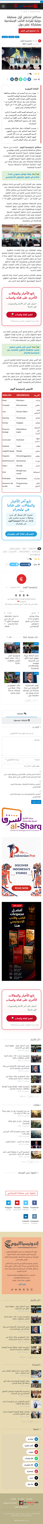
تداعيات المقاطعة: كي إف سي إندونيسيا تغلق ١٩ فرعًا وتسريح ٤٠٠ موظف (11, 621)
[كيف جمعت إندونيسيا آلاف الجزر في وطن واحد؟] (36, 1134)
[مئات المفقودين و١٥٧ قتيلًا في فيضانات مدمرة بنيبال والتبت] (12, 677)
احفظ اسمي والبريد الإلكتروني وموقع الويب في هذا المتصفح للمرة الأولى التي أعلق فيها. (22, 775)
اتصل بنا (21, 1498)
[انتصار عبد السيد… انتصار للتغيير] (36, 1144)
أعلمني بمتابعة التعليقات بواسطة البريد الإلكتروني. (25, 785)
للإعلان (13, 1498)
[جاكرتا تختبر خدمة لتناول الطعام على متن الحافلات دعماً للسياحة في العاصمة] (36, 1374)
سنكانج (24, 548)
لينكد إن (30, 1439)
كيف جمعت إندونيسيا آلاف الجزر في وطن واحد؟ (16, 1132)
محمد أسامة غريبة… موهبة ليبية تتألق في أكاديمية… (17, 1046)
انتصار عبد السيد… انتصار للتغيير (17, 1141)
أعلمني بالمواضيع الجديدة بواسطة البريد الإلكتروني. (25, 795)
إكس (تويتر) (29, 1445)
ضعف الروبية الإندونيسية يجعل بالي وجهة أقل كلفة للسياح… (16, 1382)
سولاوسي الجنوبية (15, 548)
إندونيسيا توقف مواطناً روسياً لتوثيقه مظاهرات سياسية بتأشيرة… (15, 1087)
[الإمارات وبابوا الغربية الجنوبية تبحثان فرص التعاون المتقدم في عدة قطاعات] (36, 1414)
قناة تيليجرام (28, 1465)
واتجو (4, 551)
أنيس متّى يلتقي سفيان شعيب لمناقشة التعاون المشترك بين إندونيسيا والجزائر (23, 349)
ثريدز (31, 1478)
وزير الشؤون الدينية (35, 554)
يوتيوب (30, 1452)
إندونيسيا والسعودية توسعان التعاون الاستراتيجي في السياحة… (15, 1392)
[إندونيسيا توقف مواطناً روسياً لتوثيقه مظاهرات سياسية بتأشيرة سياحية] (36, 1089)
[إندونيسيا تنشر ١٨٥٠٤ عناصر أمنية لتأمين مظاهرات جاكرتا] (12, 647)
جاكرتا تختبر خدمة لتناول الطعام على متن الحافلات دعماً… (15, 1372)
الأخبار (17, 37)
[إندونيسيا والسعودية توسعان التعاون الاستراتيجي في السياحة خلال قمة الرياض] (36, 1394)
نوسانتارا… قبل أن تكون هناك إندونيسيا (18, 1122)
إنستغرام (30, 1471)
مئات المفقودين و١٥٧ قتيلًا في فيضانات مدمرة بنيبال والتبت (17, 1077)
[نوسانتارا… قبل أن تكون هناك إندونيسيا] (36, 1124)
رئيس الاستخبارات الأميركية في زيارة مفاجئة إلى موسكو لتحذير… (16, 1067)
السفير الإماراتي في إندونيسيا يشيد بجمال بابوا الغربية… (16, 1402)
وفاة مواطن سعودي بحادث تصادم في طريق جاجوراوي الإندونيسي (22, 176)
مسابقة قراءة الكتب (24, 551)
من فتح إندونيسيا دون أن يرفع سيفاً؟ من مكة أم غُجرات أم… (15, 1112)
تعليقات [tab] (20, 713)
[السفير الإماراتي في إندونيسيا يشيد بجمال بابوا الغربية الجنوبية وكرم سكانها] (36, 1404)
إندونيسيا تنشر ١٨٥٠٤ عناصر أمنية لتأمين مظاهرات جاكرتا (16, 1057)
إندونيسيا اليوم (19, 1520)
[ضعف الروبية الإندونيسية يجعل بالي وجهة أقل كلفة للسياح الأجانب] (36, 1384)
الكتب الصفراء (32, 548)
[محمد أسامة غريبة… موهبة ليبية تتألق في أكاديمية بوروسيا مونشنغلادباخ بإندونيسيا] (31, 647)
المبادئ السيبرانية (9, 1503)
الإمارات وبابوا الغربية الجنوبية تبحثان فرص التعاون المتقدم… (16, 1413)
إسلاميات (11, 37)
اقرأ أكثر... (21, 1284)
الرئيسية (29, 1498)
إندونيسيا (5, 37)
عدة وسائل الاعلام (21, 1507)
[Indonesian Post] (28, 1503)
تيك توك (30, 1484)
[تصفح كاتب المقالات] (21, 579)
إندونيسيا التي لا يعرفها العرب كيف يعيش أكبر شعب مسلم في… (16, 1153)
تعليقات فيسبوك (20, 720)
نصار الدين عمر (12, 551)
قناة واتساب (29, 1458)
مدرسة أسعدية (36, 551)
